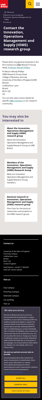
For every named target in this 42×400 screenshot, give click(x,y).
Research (11, 12)
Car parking (9, 299)
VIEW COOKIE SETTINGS (21, 391)
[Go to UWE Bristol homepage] (5, 12)
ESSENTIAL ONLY (20, 384)
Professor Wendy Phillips (19, 67)
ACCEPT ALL (21, 378)
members (16, 100)
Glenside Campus (11, 295)
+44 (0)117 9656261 (21, 267)
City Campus (9, 287)
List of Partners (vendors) (13, 372)
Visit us (7, 303)
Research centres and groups (13, 15)
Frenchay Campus (11, 291)
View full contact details (13, 270)
